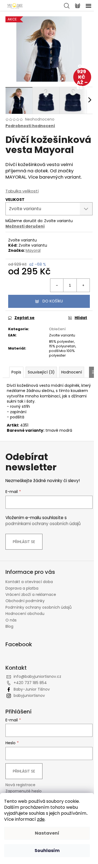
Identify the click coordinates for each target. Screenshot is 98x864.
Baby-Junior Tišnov (32, 689)
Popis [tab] (16, 372)
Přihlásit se (24, 541)
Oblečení (57, 329)
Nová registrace (20, 785)
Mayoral (33, 250)
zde (41, 819)
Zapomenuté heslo (23, 791)
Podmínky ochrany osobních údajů (38, 607)
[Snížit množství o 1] (56, 285)
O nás (11, 620)
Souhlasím (47, 850)
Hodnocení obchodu (24, 613)
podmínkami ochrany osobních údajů (43, 523)
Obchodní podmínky (25, 600)
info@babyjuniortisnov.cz (37, 676)
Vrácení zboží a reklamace (30, 594)
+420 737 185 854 (30, 682)
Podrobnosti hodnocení (30, 125)
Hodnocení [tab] (71, 372)
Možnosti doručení (25, 226)
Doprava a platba (21, 588)
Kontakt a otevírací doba (29, 581)
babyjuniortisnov (29, 695)
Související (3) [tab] (41, 372)
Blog (9, 626)
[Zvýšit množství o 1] (83, 285)
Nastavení (47, 833)
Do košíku (52, 301)
